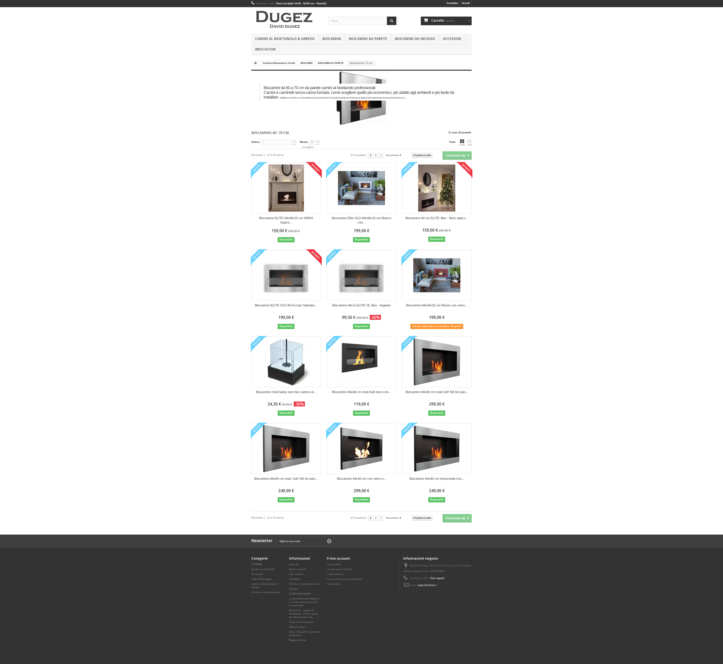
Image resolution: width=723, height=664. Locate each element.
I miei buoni (334, 584)
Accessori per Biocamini (265, 592)
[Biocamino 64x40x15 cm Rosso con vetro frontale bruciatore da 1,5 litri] (437, 275)
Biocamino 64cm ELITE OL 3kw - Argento (361, 305)
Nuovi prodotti (297, 569)
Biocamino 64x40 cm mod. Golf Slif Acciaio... (286, 478)
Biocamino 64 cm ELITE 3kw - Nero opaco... (437, 218)
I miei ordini (334, 564)
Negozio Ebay (297, 627)
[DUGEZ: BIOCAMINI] (286, 19)
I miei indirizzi (335, 574)
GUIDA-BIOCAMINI (299, 593)
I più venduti (296, 574)
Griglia (462, 145)
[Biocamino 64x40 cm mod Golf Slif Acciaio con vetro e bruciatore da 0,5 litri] (437, 362)
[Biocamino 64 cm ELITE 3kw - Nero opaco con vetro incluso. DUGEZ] (437, 188)
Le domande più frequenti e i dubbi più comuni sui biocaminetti (304, 602)
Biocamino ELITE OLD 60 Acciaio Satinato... (286, 305)
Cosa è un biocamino (301, 622)
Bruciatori (265, 49)
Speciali (293, 564)
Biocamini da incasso (415, 38)
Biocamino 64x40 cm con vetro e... (361, 478)
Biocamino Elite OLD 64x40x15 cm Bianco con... (361, 220)
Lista (469, 145)
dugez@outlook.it (427, 585)
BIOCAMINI (331, 38)
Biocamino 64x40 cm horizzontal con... (437, 478)
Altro (261, 103)
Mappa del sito (297, 640)
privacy (293, 589)
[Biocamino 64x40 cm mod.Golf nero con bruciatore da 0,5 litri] (361, 362)
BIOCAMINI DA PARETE (368, 38)
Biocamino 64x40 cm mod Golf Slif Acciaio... (437, 392)
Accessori (452, 38)
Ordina (255, 142)
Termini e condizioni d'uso (304, 584)
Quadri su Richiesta (262, 569)
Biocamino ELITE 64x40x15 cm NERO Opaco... (286, 220)
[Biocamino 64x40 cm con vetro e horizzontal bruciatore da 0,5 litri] (361, 448)
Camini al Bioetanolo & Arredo (285, 38)
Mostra (304, 142)
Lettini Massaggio (261, 579)
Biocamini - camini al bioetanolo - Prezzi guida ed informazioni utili (303, 614)
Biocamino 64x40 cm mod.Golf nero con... (361, 392)
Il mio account (338, 558)
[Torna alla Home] (255, 63)
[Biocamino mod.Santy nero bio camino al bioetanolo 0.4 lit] (286, 362)
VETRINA (256, 564)
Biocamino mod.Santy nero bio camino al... (286, 392)
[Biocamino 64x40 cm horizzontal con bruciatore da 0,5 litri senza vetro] (437, 448)
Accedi (466, 3)
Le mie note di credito (339, 569)
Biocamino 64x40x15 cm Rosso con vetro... (437, 305)
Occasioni (257, 574)
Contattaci (452, 3)
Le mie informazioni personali (344, 579)
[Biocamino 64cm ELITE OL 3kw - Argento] (361, 275)
